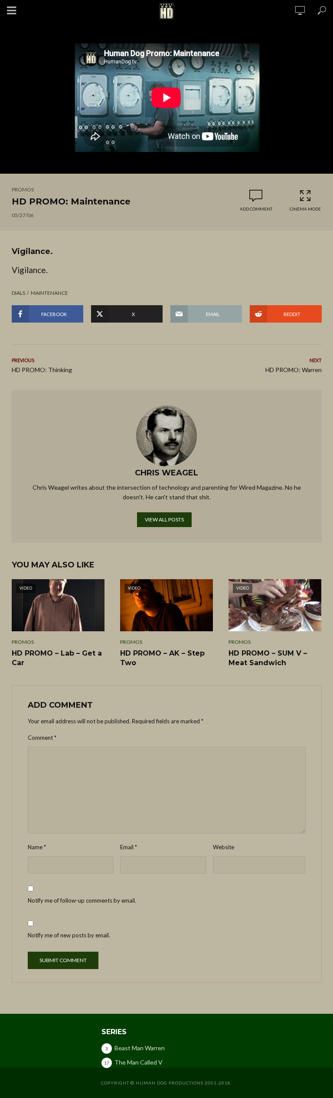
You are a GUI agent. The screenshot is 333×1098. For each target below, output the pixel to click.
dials (18, 293)
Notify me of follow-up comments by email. (82, 900)
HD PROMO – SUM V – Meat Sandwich (268, 658)
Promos (23, 189)
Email (128, 847)
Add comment (256, 208)
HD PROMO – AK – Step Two (162, 658)
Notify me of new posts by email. (69, 935)
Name (37, 847)
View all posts (164, 519)
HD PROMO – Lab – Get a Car (57, 658)
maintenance (49, 293)
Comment (42, 737)
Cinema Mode (305, 208)
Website (223, 847)
